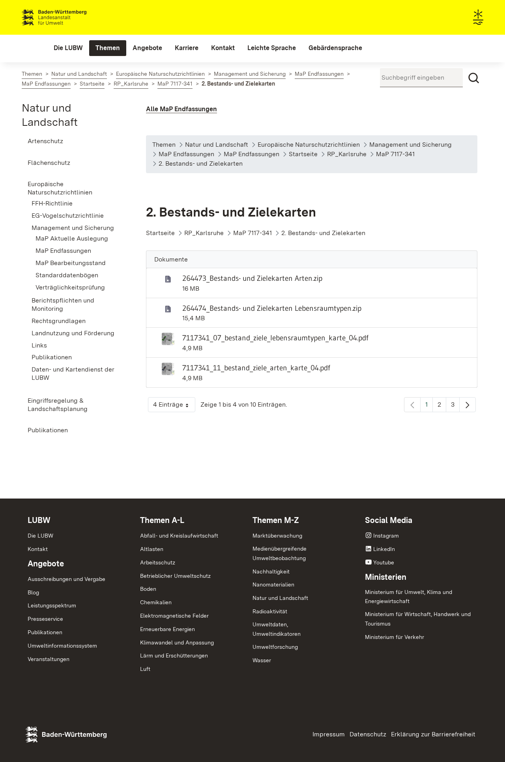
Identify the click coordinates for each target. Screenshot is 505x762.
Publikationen (45, 632)
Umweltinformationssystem (62, 645)
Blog (33, 592)
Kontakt (38, 549)
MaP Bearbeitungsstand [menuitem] (71, 263)
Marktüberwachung (277, 535)
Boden (148, 589)
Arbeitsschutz (157, 562)
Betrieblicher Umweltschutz (175, 576)
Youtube (383, 562)
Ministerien (385, 577)
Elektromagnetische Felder (174, 616)
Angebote (46, 563)
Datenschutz (368, 734)
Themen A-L (162, 520)
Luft (145, 669)
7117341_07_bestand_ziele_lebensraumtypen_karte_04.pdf (275, 337)
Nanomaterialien (273, 584)
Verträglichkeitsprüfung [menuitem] (70, 287)
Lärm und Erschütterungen (174, 655)
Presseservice (45, 619)
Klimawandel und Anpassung (177, 642)
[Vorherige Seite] (412, 404)
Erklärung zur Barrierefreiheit (433, 734)
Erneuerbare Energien (167, 629)
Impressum (328, 734)
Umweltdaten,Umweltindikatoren (276, 629)
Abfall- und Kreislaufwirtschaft (179, 535)
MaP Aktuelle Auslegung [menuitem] (72, 238)
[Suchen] (473, 78)
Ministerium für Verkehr (394, 637)
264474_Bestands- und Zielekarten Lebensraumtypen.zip (271, 308)
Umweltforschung (275, 647)
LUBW (39, 520)
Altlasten (151, 549)
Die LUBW (40, 535)
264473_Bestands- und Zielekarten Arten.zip (252, 278)
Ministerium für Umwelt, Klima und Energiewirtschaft (408, 597)
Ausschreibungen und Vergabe (66, 579)
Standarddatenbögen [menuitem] (67, 275)
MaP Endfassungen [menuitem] (63, 250)
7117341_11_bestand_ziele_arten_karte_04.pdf (256, 367)
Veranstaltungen (48, 659)
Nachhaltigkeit (271, 571)
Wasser (261, 660)
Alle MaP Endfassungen (181, 109)
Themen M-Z (275, 520)
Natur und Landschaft (280, 598)
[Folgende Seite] (467, 404)
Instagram (386, 535)
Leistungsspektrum (52, 605)
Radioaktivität (269, 611)
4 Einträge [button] (174, 406)
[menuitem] (68, 48)
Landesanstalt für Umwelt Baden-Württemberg (68, 17)
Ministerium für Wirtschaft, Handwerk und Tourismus (418, 619)
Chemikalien (156, 602)
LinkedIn (384, 549)
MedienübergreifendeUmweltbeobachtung (279, 553)
